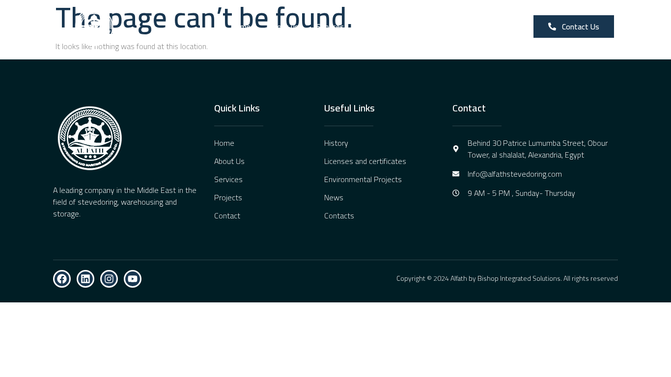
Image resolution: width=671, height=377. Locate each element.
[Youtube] (132, 279)
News (416, 26)
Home (240, 26)
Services (330, 26)
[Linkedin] (85, 279)
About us (283, 26)
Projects (376, 26)
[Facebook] (62, 279)
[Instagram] (109, 279)
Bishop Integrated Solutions (518, 278)
